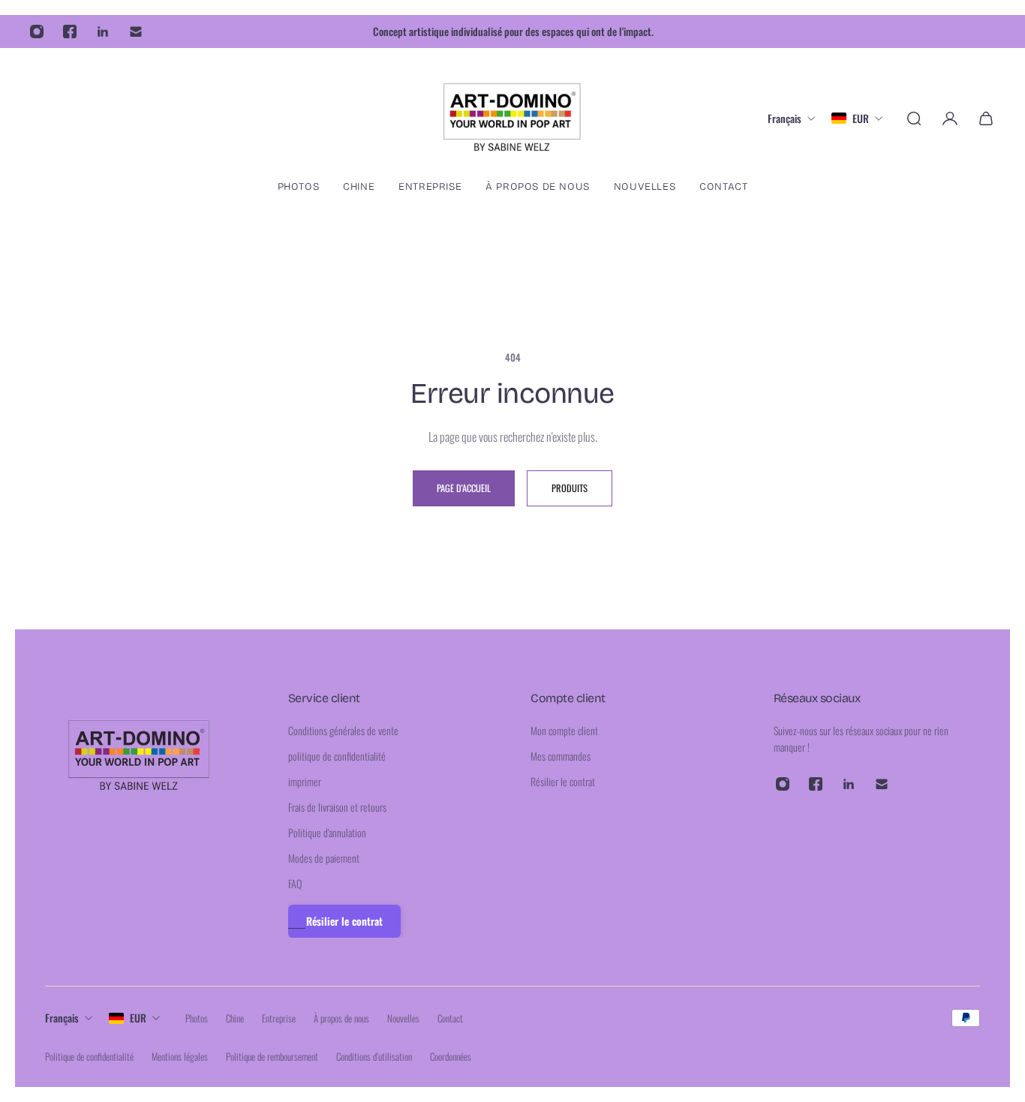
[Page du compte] (950, 118)
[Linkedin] (102, 31)
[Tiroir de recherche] (914, 118)
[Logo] (512, 118)
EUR (138, 1017)
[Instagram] (36, 31)
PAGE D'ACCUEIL (464, 488)
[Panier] (986, 118)
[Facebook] (69, 31)
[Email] (135, 31)
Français (62, 1017)
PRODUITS (570, 488)
